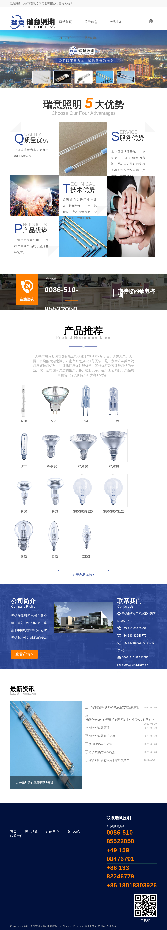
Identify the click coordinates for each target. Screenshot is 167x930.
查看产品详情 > (84, 575)
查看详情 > (24, 654)
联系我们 (90, 37)
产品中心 (116, 22)
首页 (13, 831)
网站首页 (65, 22)
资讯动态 (65, 37)
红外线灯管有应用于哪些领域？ (36, 782)
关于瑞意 (90, 22)
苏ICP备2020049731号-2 (101, 926)
